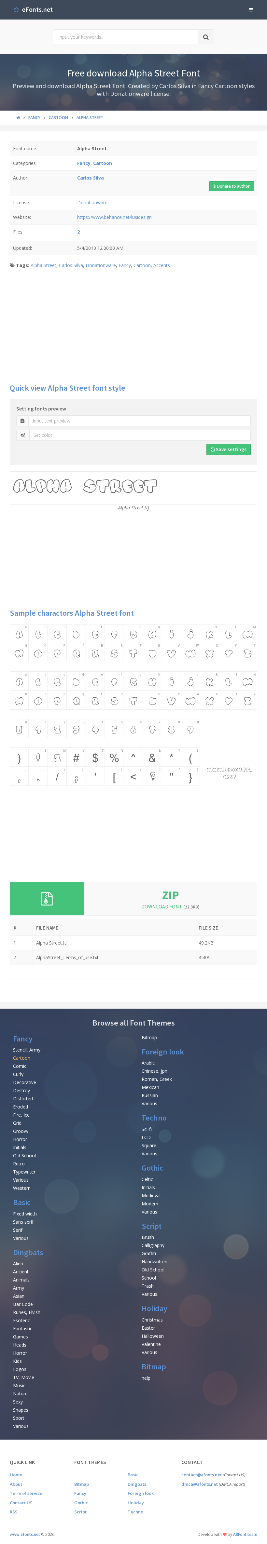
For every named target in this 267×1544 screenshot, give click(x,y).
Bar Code (23, 1304)
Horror (20, 1139)
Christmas (152, 1320)
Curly (18, 1074)
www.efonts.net (25, 1534)
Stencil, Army (26, 1050)
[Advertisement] (133, 324)
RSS (14, 1512)
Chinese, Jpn (154, 1071)
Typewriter (24, 1172)
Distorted (23, 1098)
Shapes (20, 1410)
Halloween (153, 1336)
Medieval (151, 1195)
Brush (148, 1237)
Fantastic (22, 1328)
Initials (19, 1147)
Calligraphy (153, 1245)
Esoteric (21, 1320)
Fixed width (25, 1214)
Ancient (21, 1272)
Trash (148, 1286)
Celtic (147, 1179)
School (149, 1278)
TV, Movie (23, 1377)
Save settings (230, 449)
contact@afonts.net (201, 1475)
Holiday (154, 1308)
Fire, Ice (21, 1115)
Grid (17, 1123)
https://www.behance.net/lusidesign (114, 217)
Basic (22, 1202)
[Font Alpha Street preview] (133, 705)
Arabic (148, 1063)
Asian (18, 1296)
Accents (161, 265)
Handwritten (154, 1261)
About (16, 1484)
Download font (170, 906)
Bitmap (149, 1037)
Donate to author (233, 186)
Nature (20, 1393)
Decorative (24, 1082)
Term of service (26, 1493)
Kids (17, 1361)
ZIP (170, 895)
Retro (19, 1164)
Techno (154, 1118)
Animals (21, 1280)
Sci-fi (147, 1129)
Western (22, 1188)
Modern (150, 1204)
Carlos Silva (71, 265)
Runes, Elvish (26, 1312)
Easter (148, 1328)
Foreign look (163, 1052)
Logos (19, 1369)
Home (16, 1475)
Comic (19, 1066)
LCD (146, 1137)
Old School (24, 1155)
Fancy (125, 265)
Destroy (21, 1090)
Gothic (152, 1168)
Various (21, 1180)
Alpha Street (43, 265)
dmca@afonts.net (199, 1484)
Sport (18, 1418)
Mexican (150, 1087)
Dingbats (28, 1252)
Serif (17, 1230)
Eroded (20, 1107)
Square (149, 1145)
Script (152, 1226)
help (146, 1378)
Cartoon (142, 265)
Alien (18, 1263)
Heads (19, 1345)
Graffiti (149, 1253)
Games (20, 1337)
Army (18, 1288)
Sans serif (23, 1222)
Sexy (18, 1402)
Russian (150, 1095)
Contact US (21, 1503)
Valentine (151, 1344)
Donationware (92, 202)
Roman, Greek (157, 1079)
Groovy (20, 1131)
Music (19, 1385)
